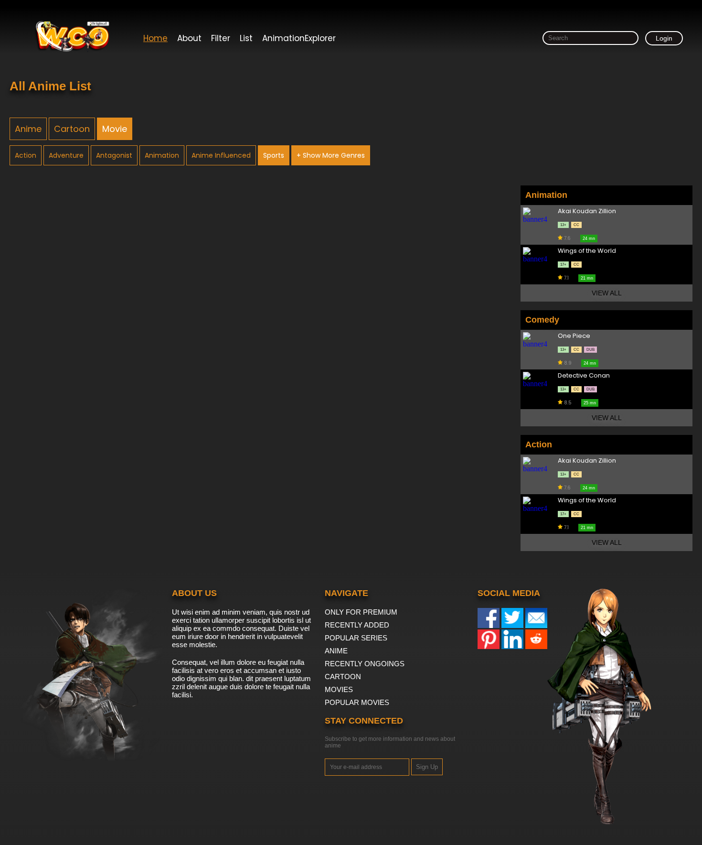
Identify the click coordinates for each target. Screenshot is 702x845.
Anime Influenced (221, 155)
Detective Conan (584, 376)
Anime (28, 129)
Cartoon (72, 129)
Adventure (66, 155)
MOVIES (339, 689)
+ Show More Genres (331, 155)
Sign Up (427, 766)
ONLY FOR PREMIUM (361, 612)
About (189, 38)
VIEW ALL (607, 293)
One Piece (574, 336)
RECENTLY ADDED (357, 625)
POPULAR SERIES (356, 638)
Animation (162, 155)
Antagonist (114, 155)
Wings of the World (587, 251)
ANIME (336, 651)
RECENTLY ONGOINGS (364, 664)
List (246, 38)
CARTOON (343, 676)
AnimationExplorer (299, 38)
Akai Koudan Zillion (587, 211)
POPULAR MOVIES (357, 702)
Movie (114, 129)
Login (664, 38)
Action (25, 155)
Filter (220, 38)
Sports (273, 155)
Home (155, 38)
